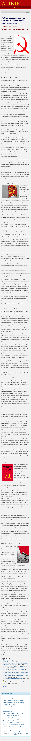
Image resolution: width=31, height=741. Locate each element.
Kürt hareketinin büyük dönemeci (10, 706)
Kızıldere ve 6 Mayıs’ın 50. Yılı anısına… (11, 722)
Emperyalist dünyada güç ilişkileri (10, 697)
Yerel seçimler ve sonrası (8, 709)
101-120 (20, 733)
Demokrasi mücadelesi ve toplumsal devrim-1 (13, 702)
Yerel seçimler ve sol (7, 711)
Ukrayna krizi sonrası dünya (9, 720)
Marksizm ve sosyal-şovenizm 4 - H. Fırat (12, 730)
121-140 (24, 733)
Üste (2, 690)
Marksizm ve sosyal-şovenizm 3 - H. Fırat (12, 731)
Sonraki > (27, 733)
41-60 (13, 733)
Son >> (15, 734)
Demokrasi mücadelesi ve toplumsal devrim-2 (13, 700)
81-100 (18, 733)
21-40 (11, 733)
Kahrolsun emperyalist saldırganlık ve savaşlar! (13, 724)
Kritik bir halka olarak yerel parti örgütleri (15, 669)
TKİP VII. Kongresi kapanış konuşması (11, 715)
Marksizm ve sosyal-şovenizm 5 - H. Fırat (12, 728)
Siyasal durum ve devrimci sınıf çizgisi (11, 719)
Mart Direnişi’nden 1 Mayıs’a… (9, 704)
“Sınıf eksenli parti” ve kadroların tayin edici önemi (17, 672)
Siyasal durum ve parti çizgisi (9, 698)
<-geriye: (4, 686)
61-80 (15, 733)
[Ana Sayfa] (14, 3)
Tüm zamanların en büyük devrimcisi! (11, 708)
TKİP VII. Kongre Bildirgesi (8, 717)
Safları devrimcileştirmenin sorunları (13, 678)
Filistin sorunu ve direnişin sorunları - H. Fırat (13, 713)
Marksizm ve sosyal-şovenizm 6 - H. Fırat (12, 726)
